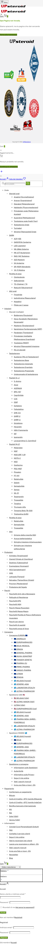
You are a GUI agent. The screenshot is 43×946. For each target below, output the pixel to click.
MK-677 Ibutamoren (22, 253)
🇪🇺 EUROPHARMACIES (23, 642)
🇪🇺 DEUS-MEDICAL (22, 646)
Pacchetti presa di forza (19, 629)
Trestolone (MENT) (21, 343)
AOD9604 (18, 388)
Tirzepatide (18, 500)
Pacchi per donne (16, 622)
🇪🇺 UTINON (18, 674)
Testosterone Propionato (24, 371)
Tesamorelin (19, 497)
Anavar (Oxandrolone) (23, 200)
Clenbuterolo (19, 277)
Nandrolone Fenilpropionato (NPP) (28, 329)
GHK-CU (17, 413)
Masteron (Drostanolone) (24, 326)
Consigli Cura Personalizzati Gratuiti (24, 827)
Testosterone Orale (21, 225)
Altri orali (13, 291)
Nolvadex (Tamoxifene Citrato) (21, 580)
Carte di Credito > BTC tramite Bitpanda (25, 799)
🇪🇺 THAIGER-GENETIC (23, 660)
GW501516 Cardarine (22, 242)
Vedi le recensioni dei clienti (20, 841)
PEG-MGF (18, 469)
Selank (16, 483)
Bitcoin (12, 795)
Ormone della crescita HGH (25, 535)
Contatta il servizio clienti (19, 834)
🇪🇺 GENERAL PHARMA (23, 653)
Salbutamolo (19, 281)
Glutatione (18, 423)
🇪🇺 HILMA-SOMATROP (23, 656)
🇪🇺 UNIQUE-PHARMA (22, 670)
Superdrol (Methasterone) (24, 218)
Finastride (18, 295)
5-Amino (17, 381)
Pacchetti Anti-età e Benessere (22, 594)
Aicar (16, 385)
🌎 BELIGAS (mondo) (22, 681)
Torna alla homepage (8, 35)
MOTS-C (17, 458)
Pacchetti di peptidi (17, 625)
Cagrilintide (18, 395)
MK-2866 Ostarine (21, 249)
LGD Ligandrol (20, 246)
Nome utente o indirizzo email (13, 894)
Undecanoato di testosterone (26, 374)
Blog (11, 858)
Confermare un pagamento (20, 792)
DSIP (16, 402)
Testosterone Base (21, 360)
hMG (11, 573)
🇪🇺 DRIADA (18, 649)
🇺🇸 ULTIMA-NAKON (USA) (24, 702)
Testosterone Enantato (23, 367)
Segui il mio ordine (21, 778)
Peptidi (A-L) (14, 378)
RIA (10, 813)
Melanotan (18, 448)
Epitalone (18, 406)
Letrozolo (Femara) (16, 577)
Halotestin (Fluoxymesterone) (26, 207)
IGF (15, 434)
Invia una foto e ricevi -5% (24, 785)
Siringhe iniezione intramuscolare (28, 542)
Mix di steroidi (19, 350)
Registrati (18, 917)
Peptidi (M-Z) (14, 444)
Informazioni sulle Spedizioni (25, 768)
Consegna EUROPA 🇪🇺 (18, 635)
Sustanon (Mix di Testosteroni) (26, 357)
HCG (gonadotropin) (17, 570)
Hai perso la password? (25, 907)
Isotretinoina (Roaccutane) (25, 298)
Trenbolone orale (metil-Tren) (25, 221)
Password (4, 902)
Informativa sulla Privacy (24, 775)
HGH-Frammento (21, 430)
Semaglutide (19, 486)
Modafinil (17, 302)
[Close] (1, 150)
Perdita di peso (15, 274)
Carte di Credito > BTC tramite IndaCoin (25, 802)
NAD (16, 462)
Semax (17, 490)
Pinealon (17, 472)
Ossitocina (18, 465)
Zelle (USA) (13, 816)
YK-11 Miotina (19, 270)
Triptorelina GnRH (21, 514)
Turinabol (18, 228)
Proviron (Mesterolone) (18, 584)
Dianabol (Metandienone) (24, 204)
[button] (21, 876)
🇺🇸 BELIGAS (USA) (21, 698)
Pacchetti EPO (15, 601)
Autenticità (18, 771)
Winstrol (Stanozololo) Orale (25, 232)
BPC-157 (17, 392)
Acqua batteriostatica (23, 539)
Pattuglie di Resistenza (18, 597)
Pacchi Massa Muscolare (19, 608)
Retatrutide (18, 479)
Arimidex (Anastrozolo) (18, 556)
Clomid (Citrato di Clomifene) (21, 559)
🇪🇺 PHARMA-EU (20, 663)
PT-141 (16, 476)
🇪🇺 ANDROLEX (20, 639)
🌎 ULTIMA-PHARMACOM (24, 691)
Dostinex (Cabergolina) (18, 563)
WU (10, 809)
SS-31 (16, 493)
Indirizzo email (6, 927)
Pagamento (9, 789)
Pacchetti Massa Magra (18, 611)
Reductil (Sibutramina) (23, 288)
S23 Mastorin (19, 260)
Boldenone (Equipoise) (23, 315)
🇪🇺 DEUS (17, 740)
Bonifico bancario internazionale (22, 806)
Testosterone (14, 353)
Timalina (17, 504)
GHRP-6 (17, 420)
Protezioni (8, 552)
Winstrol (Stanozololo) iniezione (26, 346)
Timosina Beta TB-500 (23, 511)
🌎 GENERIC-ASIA (21, 684)
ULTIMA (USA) (19, 705)
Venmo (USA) (14, 820)
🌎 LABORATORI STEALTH (24, 688)
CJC (15, 399)
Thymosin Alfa (20, 507)
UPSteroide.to (27, 142)
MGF (16, 451)
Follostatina (18, 409)
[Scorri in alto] (1, 172)
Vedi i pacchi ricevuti (22, 782)
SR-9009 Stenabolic (22, 267)
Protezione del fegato (18, 587)
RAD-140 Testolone (21, 256)
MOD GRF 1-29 (19, 455)
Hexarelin (18, 427)
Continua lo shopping (9, 167)
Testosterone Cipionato (23, 364)
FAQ (10, 830)
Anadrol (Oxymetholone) (24, 197)
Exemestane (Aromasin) (19, 566)
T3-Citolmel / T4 (20, 284)
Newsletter (13, 855)
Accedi (3, 912)
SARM (11, 235)
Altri (11, 532)
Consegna (8, 632)
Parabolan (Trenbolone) (23, 333)
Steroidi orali (14, 194)
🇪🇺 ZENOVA (18, 677)
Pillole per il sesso (21, 305)
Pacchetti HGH (15, 604)
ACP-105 (17, 239)
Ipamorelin (18, 437)
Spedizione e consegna (18, 764)
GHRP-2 (17, 416)
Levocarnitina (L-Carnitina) (25, 441)
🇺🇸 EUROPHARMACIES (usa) (25, 709)
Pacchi (7, 591)
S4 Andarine (19, 263)
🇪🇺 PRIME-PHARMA (22, 667)
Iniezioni (7, 309)
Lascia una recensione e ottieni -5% (24, 844)
